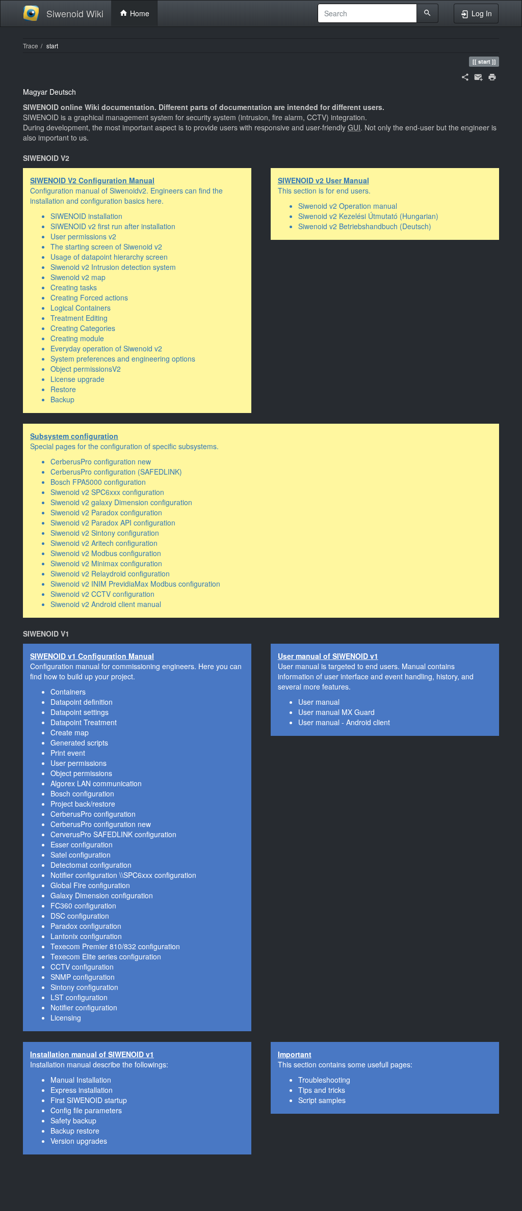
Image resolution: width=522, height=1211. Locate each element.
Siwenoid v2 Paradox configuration (106, 512)
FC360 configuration (83, 905)
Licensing (65, 1017)
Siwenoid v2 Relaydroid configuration (110, 573)
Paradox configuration (85, 926)
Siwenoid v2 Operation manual (347, 206)
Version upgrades (78, 1141)
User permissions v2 (83, 236)
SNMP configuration (82, 977)
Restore (63, 389)
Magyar (35, 92)
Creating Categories (82, 328)
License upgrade (77, 379)
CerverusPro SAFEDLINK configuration (113, 834)
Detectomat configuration (91, 865)
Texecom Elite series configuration (105, 956)
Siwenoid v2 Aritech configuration (104, 543)
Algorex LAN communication (96, 783)
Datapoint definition (81, 702)
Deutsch (62, 92)
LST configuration (79, 997)
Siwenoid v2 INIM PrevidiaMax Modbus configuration (135, 584)
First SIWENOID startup (88, 1100)
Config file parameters (86, 1110)
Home (138, 13)
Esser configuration (81, 844)
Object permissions (81, 773)
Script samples (322, 1100)
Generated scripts (79, 742)
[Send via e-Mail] (478, 76)
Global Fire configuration (90, 885)
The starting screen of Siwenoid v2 (106, 246)
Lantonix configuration (86, 936)
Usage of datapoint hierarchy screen (109, 257)
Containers (68, 691)
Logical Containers (80, 307)
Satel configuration (80, 854)
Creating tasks (73, 287)
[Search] (427, 13)
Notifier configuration (83, 875)
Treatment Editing (79, 318)
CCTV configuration (82, 966)
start (52, 45)
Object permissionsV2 (85, 369)
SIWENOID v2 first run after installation (112, 226)
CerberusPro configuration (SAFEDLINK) (116, 471)
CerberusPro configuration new (100, 461)
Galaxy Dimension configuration (101, 895)
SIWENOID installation (86, 216)
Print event (67, 753)
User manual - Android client (344, 722)
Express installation (81, 1090)
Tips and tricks (321, 1090)
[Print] (492, 76)
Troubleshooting (324, 1080)
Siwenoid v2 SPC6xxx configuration (107, 492)
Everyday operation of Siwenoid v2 (106, 348)
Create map (69, 732)
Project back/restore (82, 804)
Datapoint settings (79, 712)
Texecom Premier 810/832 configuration (115, 946)
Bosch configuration (82, 793)
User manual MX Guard (336, 712)
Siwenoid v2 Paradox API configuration (112, 522)
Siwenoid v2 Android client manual (105, 604)
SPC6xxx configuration (159, 875)
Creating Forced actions (89, 297)
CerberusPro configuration (93, 814)
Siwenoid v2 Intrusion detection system (113, 267)
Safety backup (73, 1120)
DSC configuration (79, 916)
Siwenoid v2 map (78, 277)
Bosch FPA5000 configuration (98, 482)
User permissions (78, 763)
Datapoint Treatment (83, 722)
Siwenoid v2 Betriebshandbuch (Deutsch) (364, 226)
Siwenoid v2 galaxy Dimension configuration (121, 502)
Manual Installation (80, 1080)
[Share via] (465, 76)
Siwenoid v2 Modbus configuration (105, 553)
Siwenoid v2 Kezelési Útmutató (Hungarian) (368, 216)
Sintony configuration (84, 987)
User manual (319, 702)
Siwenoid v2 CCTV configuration (102, 594)
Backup (62, 399)
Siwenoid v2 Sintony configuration (104, 533)
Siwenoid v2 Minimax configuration (106, 563)
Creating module (77, 338)
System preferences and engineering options (122, 358)
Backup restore (74, 1130)
